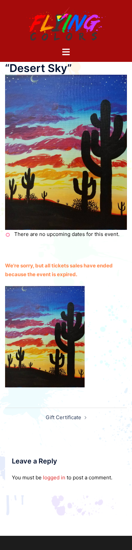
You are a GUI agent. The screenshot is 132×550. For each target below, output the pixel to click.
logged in (54, 477)
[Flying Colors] (66, 23)
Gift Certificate (63, 417)
